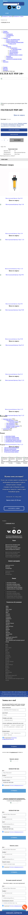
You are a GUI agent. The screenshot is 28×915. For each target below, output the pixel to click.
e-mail (14, 527)
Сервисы (5, 38)
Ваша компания (6, 707)
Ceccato (8, 614)
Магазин (5, 45)
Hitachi (7, 625)
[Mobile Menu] (3, 28)
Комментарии (6, 731)
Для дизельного (13, 50)
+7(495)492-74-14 (9, 523)
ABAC (7, 606)
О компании (9, 34)
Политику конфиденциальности (9, 738)
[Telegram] (9, 7)
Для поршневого (13, 52)
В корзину (17, 140)
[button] (5, 1)
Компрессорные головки (15, 54)
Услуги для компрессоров (13, 39)
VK (5, 146)
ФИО (3, 812)
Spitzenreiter (9, 634)
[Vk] (14, 7)
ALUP (7, 608)
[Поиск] (18, 4)
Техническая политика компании (14, 537)
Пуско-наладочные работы (11, 451)
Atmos (7, 611)
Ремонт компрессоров (12, 41)
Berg (7, 612)
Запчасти (8, 46)
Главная (5, 31)
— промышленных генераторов (13, 589)
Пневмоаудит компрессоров (11, 450)
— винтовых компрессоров (12, 584)
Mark (7, 631)
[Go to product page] (14, 182)
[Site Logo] (12, 16)
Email (2, 146)
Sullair (7, 635)
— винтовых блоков (10, 582)
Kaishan (8, 629)
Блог (4, 60)
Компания (5, 32)
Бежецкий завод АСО (11, 637)
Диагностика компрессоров (12, 544)
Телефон (4, 775)
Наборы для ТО (13, 53)
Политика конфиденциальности (14, 536)
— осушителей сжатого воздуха (13, 587)
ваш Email (5, 712)
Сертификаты (10, 35)
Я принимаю (9, 738)
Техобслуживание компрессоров (14, 42)
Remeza (8, 632)
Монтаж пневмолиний (10, 449)
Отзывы (8, 36)
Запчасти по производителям (14, 59)
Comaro (8, 615)
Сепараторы (9, 57)
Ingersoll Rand (9, 626)
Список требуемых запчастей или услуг (12, 723)
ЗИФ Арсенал (9, 638)
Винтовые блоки (16, 49)
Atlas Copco (9, 609)
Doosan (8, 620)
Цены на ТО (12, 43)
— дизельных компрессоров (13, 586)
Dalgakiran (8, 618)
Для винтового (13, 48)
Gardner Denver (10, 623)
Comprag (8, 617)
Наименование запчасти (7, 900)
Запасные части (9, 565)
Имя (3, 770)
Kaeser (7, 628)
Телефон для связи (7, 718)
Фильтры (8, 56)
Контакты (5, 61)
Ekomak (8, 621)
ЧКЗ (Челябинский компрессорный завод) (14, 641)
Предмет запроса (6, 780)
